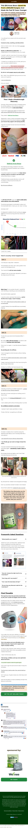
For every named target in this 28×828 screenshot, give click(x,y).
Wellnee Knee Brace (14, 163)
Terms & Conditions (8, 810)
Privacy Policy (15, 810)
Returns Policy (21, 810)
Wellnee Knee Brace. (13, 115)
